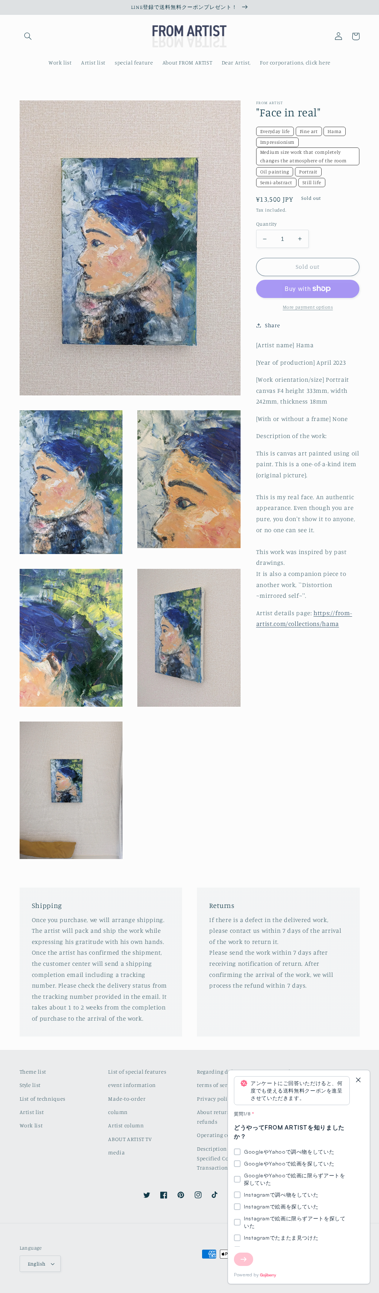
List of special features (137, 1071)
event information (132, 1085)
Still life (311, 182)
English (37, 1264)
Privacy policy (215, 1098)
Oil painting (274, 172)
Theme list (33, 1071)
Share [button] (272, 325)
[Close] (358, 1080)
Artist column (126, 1125)
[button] (28, 36)
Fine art (309, 131)
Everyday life (275, 131)
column (118, 1112)
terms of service (217, 1085)
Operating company (222, 1135)
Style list (30, 1085)
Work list (31, 1125)
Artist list (32, 1112)
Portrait (308, 172)
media (116, 1152)
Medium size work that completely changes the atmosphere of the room (303, 156)
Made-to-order (126, 1098)
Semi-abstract (276, 182)
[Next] (243, 1259)
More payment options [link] (308, 307)
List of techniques (43, 1098)
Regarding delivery (221, 1071)
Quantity (266, 224)
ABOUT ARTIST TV (130, 1139)
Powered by (246, 1274)
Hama (335, 131)
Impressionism (277, 142)
